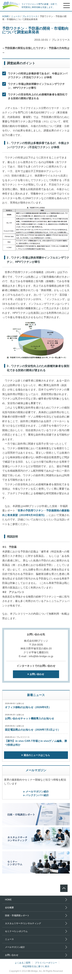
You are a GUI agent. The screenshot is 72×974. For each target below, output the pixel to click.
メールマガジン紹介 (37, 791)
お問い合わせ (37, 674)
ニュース (15, 16)
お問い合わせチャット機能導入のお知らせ (29, 718)
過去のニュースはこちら (37, 755)
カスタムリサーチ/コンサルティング (23, 923)
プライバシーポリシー (46, 962)
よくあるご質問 (22, 962)
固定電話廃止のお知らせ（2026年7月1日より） (32, 729)
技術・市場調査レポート (17, 915)
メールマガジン (36, 770)
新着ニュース (36, 695)
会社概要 (9, 907)
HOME (5, 16)
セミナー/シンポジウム (16, 931)
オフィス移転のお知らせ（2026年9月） (28, 707)
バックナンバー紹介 (37, 795)
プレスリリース (30, 16)
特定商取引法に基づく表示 (36, 966)
